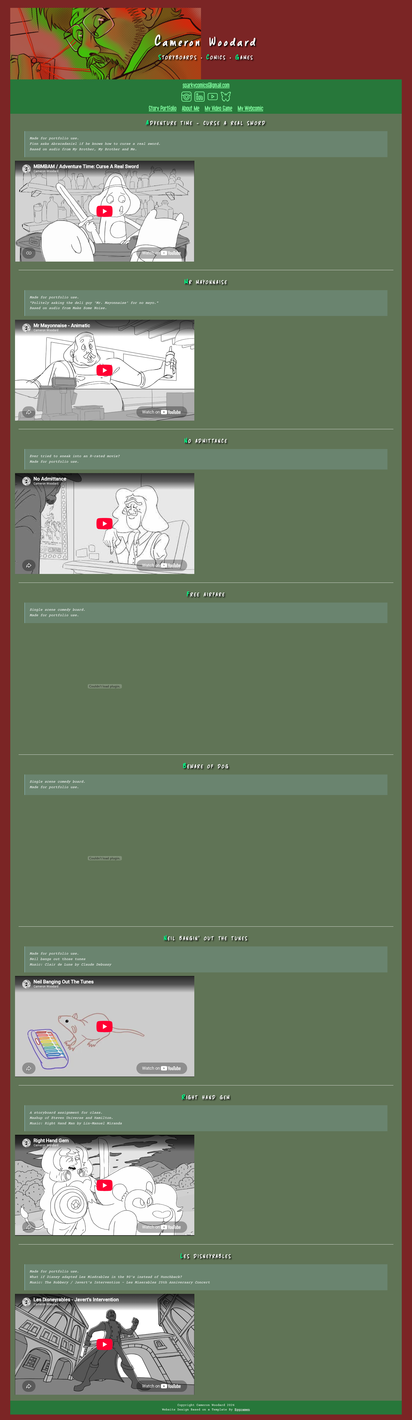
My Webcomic (250, 108)
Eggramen (242, 1409)
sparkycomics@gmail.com (206, 85)
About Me (190, 108)
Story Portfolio (162, 108)
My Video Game (218, 108)
